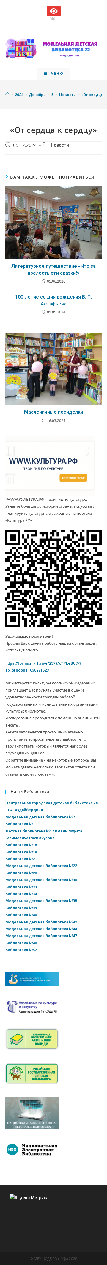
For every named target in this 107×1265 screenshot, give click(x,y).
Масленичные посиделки (53, 412)
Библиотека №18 (21, 845)
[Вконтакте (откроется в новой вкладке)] (53, 19)
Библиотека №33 (21, 887)
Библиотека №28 (21, 873)
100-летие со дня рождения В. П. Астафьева (53, 300)
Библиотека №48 (21, 943)
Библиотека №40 (21, 915)
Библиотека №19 (21, 852)
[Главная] (7, 94)
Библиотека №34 (21, 894)
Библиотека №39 (21, 908)
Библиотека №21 (21, 859)
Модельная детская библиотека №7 (40, 817)
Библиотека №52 (21, 950)
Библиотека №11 (21, 824)
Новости (60, 145)
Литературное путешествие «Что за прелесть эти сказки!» (53, 269)
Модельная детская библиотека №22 (41, 866)
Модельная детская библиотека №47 (41, 936)
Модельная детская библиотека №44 (41, 929)
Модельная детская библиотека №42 (41, 922)
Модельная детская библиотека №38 (41, 901)
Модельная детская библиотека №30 (41, 880)
